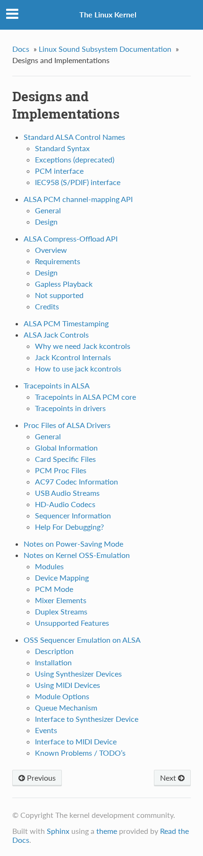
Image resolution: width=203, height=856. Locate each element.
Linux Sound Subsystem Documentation (105, 48)
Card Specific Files (65, 458)
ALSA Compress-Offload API (71, 238)
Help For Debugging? (69, 526)
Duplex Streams (61, 611)
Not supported (59, 295)
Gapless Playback (64, 283)
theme (106, 830)
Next (169, 777)
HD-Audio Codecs (65, 504)
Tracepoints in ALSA (57, 385)
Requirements (57, 261)
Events (46, 730)
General (48, 210)
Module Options (62, 696)
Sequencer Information (73, 515)
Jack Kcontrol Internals (73, 357)
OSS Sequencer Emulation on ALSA (82, 639)
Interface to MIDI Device (76, 741)
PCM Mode (54, 588)
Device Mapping (62, 577)
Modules (49, 566)
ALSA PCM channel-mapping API (78, 198)
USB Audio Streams (67, 492)
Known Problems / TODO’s (80, 752)
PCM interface (59, 170)
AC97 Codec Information (76, 481)
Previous (40, 777)
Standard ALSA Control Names (74, 136)
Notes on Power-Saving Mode (73, 543)
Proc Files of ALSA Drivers (67, 424)
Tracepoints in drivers (70, 408)
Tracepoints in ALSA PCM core (85, 396)
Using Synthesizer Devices (78, 673)
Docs (20, 48)
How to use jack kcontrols (78, 368)
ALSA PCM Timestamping (66, 323)
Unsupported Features (72, 622)
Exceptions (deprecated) (74, 159)
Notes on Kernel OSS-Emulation (77, 554)
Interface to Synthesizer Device (86, 718)
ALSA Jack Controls (56, 334)
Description (54, 650)
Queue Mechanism (66, 707)
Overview (51, 249)
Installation (53, 662)
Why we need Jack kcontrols (82, 345)
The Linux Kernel (107, 14)
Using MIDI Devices (67, 684)
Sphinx (58, 830)
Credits (47, 306)
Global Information (66, 447)
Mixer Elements (60, 600)
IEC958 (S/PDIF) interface (77, 182)
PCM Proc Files (60, 470)
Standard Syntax (62, 148)
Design (46, 221)
